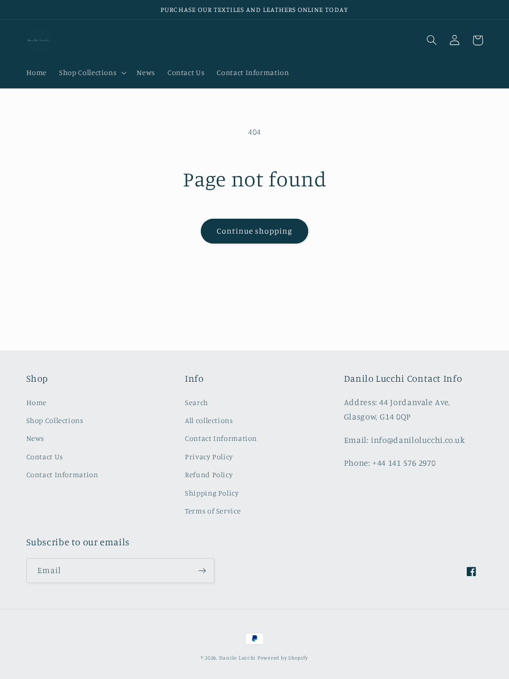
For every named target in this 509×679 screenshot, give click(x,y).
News (35, 438)
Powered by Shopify (282, 658)
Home (36, 402)
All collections (209, 420)
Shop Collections (55, 420)
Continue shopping (255, 231)
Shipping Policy (212, 493)
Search (196, 402)
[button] (92, 73)
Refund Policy (209, 474)
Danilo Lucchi (237, 658)
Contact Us (44, 456)
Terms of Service (213, 511)
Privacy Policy (209, 456)
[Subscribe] (201, 570)
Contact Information (62, 474)
